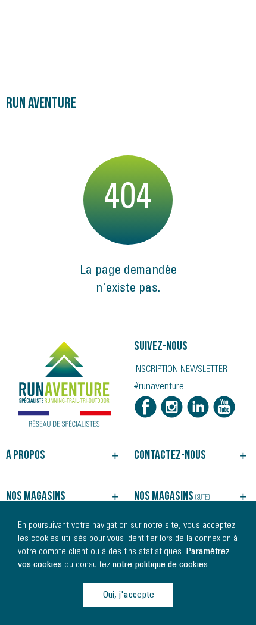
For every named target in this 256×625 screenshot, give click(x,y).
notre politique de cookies (160, 565)
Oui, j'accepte (128, 595)
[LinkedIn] (198, 407)
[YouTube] (224, 407)
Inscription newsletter (180, 369)
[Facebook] (145, 407)
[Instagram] (171, 407)
